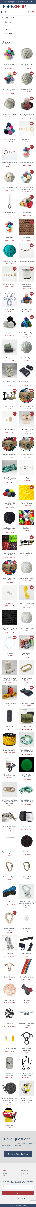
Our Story (5, 1173)
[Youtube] (23, 1199)
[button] (32, 6)
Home (4, 1168)
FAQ (4, 1175)
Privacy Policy (24, 1170)
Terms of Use (24, 1173)
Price (7, 26)
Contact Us (23, 1175)
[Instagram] (18, 1199)
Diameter (8, 33)
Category (8, 22)
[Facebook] (12, 1199)
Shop (4, 1170)
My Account (24, 1168)
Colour (7, 30)
